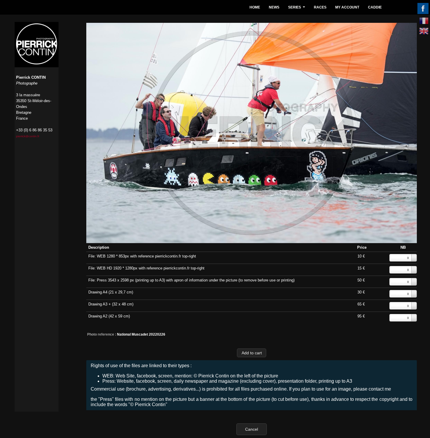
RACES (320, 7)
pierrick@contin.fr (27, 136)
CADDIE (375, 7)
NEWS (274, 7)
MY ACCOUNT (347, 7)
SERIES (297, 9)
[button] (251, 352)
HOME (255, 7)
